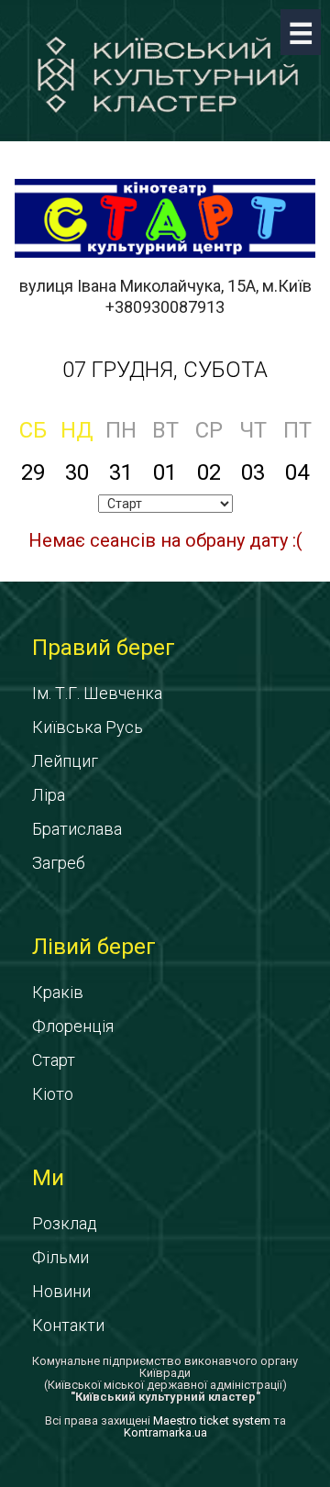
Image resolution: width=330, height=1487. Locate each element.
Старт (53, 1060)
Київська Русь (87, 727)
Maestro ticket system (211, 1420)
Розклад (64, 1223)
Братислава (77, 828)
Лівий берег (94, 947)
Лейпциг (65, 761)
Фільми (60, 1257)
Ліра (48, 795)
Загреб (58, 862)
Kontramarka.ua (165, 1432)
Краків (57, 992)
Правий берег (103, 647)
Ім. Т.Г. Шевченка (97, 693)
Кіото (52, 1094)
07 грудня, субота (165, 370)
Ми (48, 1178)
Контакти (68, 1325)
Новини (61, 1291)
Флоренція (73, 1026)
